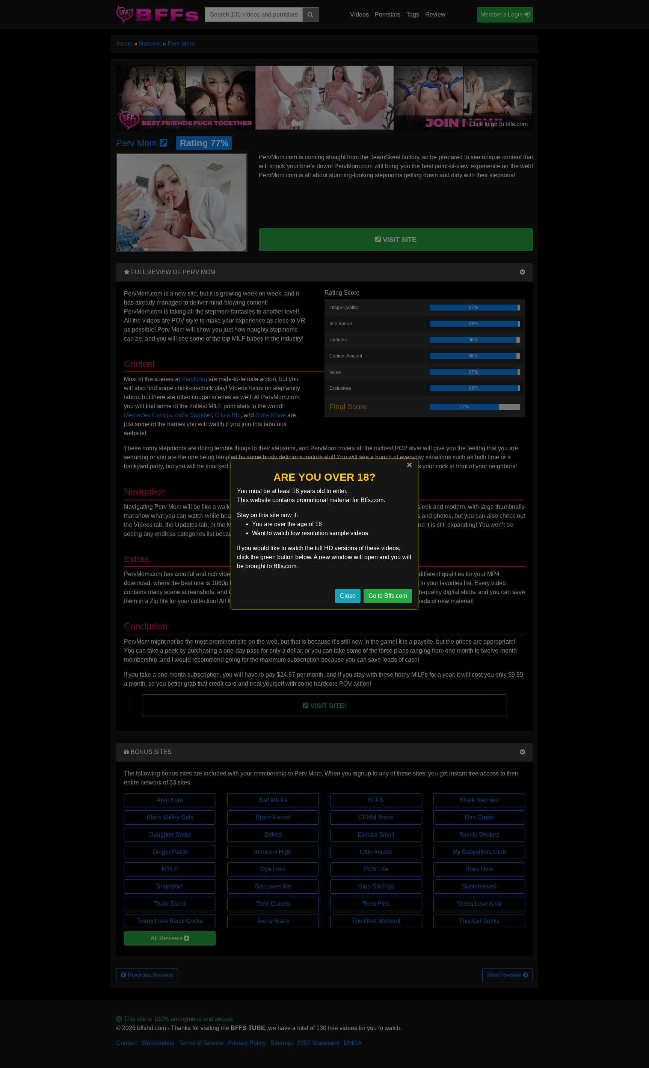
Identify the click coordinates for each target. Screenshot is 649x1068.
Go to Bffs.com (387, 596)
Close (348, 596)
